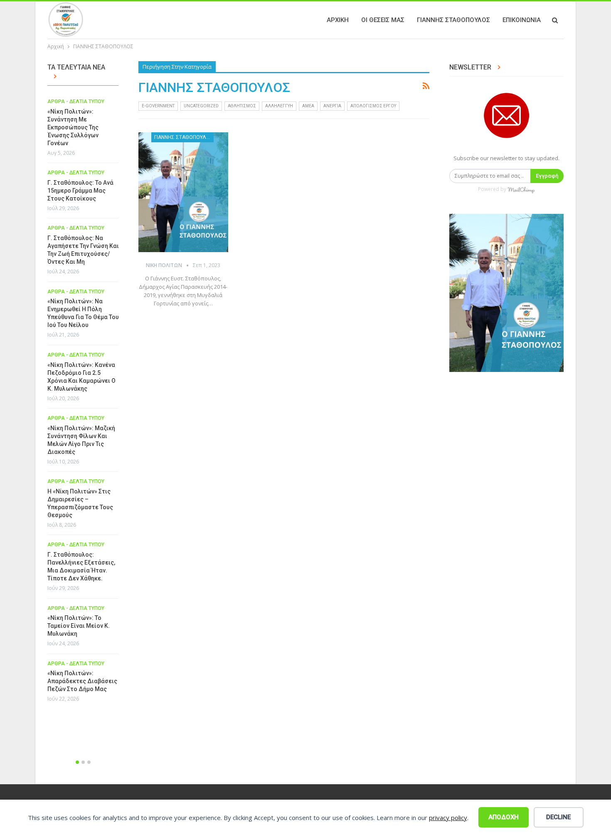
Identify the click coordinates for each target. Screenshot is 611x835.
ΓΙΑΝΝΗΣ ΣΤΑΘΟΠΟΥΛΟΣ (453, 20)
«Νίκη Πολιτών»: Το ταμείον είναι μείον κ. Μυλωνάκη (78, 625)
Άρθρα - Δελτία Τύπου (75, 101)
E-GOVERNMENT (158, 106)
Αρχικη (338, 20)
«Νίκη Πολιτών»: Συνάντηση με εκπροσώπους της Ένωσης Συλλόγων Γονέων (73, 127)
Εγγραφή (547, 176)
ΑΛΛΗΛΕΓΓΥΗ (279, 106)
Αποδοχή (503, 817)
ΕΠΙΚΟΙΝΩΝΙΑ (522, 20)
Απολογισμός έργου (373, 106)
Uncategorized (201, 106)
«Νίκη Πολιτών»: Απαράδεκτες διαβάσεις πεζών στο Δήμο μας (82, 681)
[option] (83, 403)
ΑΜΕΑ (308, 106)
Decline (558, 817)
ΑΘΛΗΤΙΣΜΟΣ (242, 106)
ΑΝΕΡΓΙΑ (332, 106)
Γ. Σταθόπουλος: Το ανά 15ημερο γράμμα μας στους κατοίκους (80, 190)
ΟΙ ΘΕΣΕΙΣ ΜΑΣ (382, 20)
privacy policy (448, 817)
